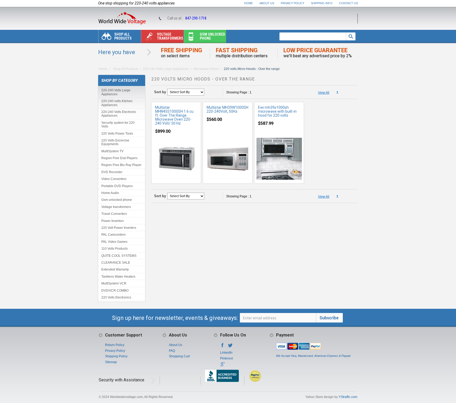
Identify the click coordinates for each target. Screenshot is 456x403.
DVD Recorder (111, 172)
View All (323, 92)
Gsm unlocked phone (212, 36)
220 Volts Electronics (116, 297)
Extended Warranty (115, 269)
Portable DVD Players (117, 186)
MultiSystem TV (112, 151)
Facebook (222, 347)
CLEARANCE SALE (115, 262)
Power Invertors (112, 221)
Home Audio (110, 193)
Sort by (160, 92)
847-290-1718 (195, 18)
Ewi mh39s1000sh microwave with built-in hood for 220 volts (277, 111)
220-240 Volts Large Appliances (166, 69)
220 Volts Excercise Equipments (115, 142)
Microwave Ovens (206, 69)
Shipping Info (321, 3)
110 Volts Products (114, 248)
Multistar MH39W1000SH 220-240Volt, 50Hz (227, 109)
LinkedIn (226, 352)
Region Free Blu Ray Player (121, 165)
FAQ (172, 351)
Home (248, 3)
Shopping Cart (179, 356)
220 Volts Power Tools (117, 133)
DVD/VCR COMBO (115, 290)
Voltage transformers (170, 36)
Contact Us (348, 3)
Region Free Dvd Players (119, 158)
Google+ (222, 366)
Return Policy (114, 345)
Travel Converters (114, 214)
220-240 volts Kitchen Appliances (116, 103)
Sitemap (111, 362)
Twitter (230, 347)
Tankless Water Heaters (118, 276)
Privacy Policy (292, 3)
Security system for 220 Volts (118, 124)
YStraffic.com (348, 397)
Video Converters (113, 179)
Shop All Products (123, 36)
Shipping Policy (116, 356)
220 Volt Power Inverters (118, 228)
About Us (266, 3)
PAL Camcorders (113, 234)
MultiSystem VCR (113, 283)
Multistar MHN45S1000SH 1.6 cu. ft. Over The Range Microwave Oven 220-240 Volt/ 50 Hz (174, 115)
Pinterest (226, 358)
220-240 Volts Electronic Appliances (118, 113)
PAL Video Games (114, 242)
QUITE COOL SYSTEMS (118, 256)
